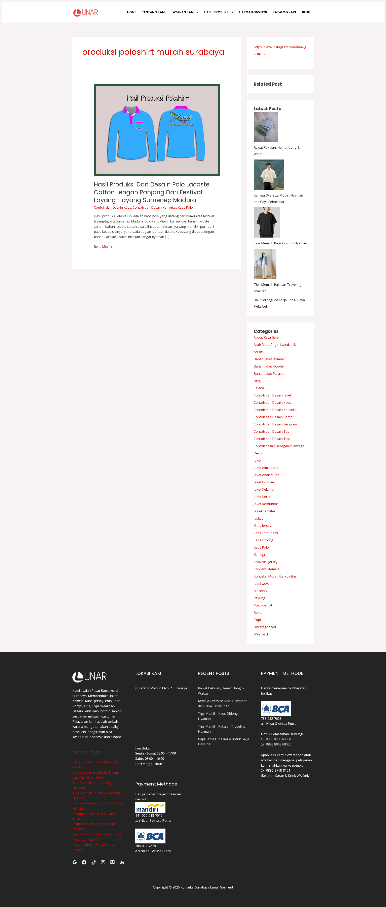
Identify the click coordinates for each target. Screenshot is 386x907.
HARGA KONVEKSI (253, 12)
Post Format (263, 605)
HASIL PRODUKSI (216, 12)
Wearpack (261, 634)
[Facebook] (84, 862)
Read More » (103, 246)
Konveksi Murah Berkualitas (275, 576)
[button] (196, 12)
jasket (258, 518)
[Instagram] (103, 862)
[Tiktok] (93, 862)
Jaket (257, 460)
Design (259, 453)
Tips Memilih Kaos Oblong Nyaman (280, 243)
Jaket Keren (262, 496)
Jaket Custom (264, 482)
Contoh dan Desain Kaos (112, 207)
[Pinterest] (112, 862)
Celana (259, 388)
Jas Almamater (264, 511)
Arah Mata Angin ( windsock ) (276, 344)
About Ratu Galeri (267, 337)
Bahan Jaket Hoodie (269, 366)
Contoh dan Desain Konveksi (154, 207)
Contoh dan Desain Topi (272, 439)
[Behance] (122, 862)
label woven (263, 583)
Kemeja (259, 554)
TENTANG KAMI (153, 12)
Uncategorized (265, 627)
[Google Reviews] (74, 862)
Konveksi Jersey (265, 562)
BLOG (306, 12)
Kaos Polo (185, 207)
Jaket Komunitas (266, 504)
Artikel (259, 352)
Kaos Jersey (262, 525)
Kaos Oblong (263, 540)
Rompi (258, 612)
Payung (259, 598)
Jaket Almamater (266, 467)
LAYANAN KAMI (182, 12)
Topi (257, 620)
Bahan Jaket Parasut (269, 373)
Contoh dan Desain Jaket (272, 395)
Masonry (260, 591)
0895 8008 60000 (277, 739)
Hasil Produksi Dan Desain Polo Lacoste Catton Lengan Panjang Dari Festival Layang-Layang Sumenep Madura (151, 192)
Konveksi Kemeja (266, 569)
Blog (257, 381)
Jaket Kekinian (264, 489)
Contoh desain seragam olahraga (279, 446)
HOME (131, 12)
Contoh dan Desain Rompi (273, 417)
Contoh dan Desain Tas (271, 431)
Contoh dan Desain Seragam (275, 424)
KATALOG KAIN (284, 12)
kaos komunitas (266, 533)
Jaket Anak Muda (266, 475)
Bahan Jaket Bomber (269, 359)
